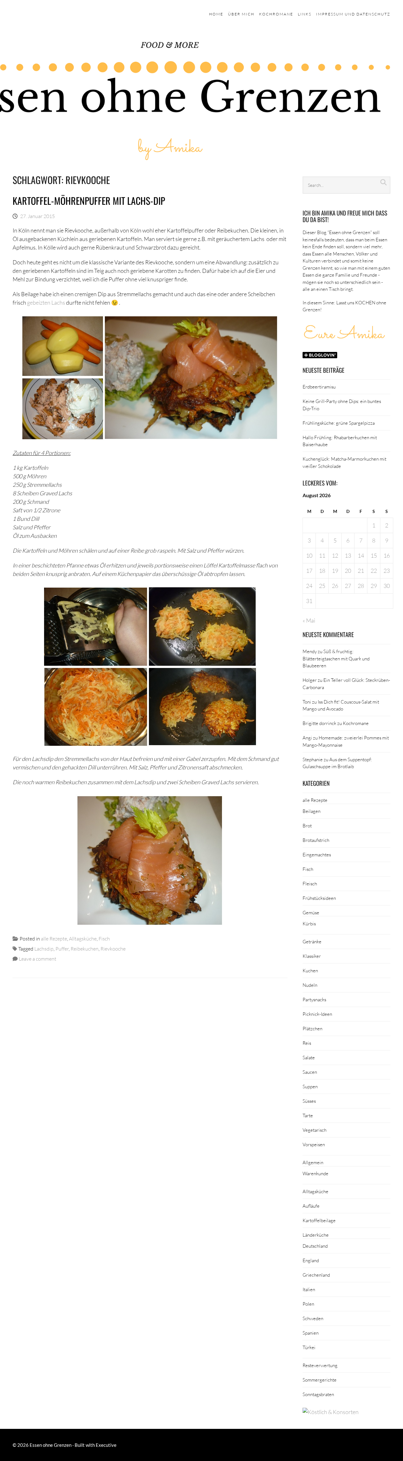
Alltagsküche (83, 938)
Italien (309, 1289)
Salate (309, 1057)
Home (216, 14)
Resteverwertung (320, 1365)
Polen (308, 1304)
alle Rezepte (54, 938)
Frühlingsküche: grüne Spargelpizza (339, 423)
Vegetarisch (314, 1130)
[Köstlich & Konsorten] (331, 1411)
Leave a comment (37, 959)
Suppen (310, 1086)
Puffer (62, 949)
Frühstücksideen (319, 898)
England (311, 1260)
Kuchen (310, 970)
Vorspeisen (314, 1144)
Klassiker (312, 956)
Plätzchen (312, 1028)
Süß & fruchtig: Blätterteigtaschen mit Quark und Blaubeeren (336, 658)
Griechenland (316, 1275)
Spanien (311, 1333)
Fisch (104, 938)
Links (304, 14)
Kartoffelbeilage (319, 1220)
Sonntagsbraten (318, 1394)
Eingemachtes (317, 854)
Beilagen (312, 811)
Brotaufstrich (316, 840)
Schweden (313, 1318)
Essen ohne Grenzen (50, 1445)
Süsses (309, 1101)
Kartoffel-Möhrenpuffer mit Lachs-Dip (89, 200)
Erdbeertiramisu (319, 386)
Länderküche (316, 1235)
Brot (307, 825)
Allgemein (313, 1162)
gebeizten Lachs (46, 302)
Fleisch (310, 883)
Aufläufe (311, 1206)
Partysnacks (314, 999)
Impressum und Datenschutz (353, 14)
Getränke (312, 941)
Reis (307, 1043)
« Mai (309, 620)
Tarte (308, 1115)
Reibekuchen (85, 949)
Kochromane (276, 14)
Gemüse (311, 912)
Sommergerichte (320, 1380)
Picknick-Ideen (317, 1014)
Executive (106, 1445)
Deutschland (315, 1246)
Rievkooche (113, 949)
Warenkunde (315, 1173)
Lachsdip (44, 949)
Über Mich (241, 14)
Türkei (309, 1347)
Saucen (310, 1072)
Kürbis (309, 923)
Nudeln (310, 985)
